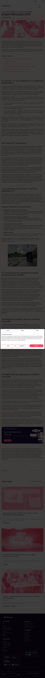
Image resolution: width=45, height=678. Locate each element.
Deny (8, 345)
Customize (22, 345)
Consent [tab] (7, 330)
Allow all (36, 345)
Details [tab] (22, 330)
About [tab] (37, 330)
